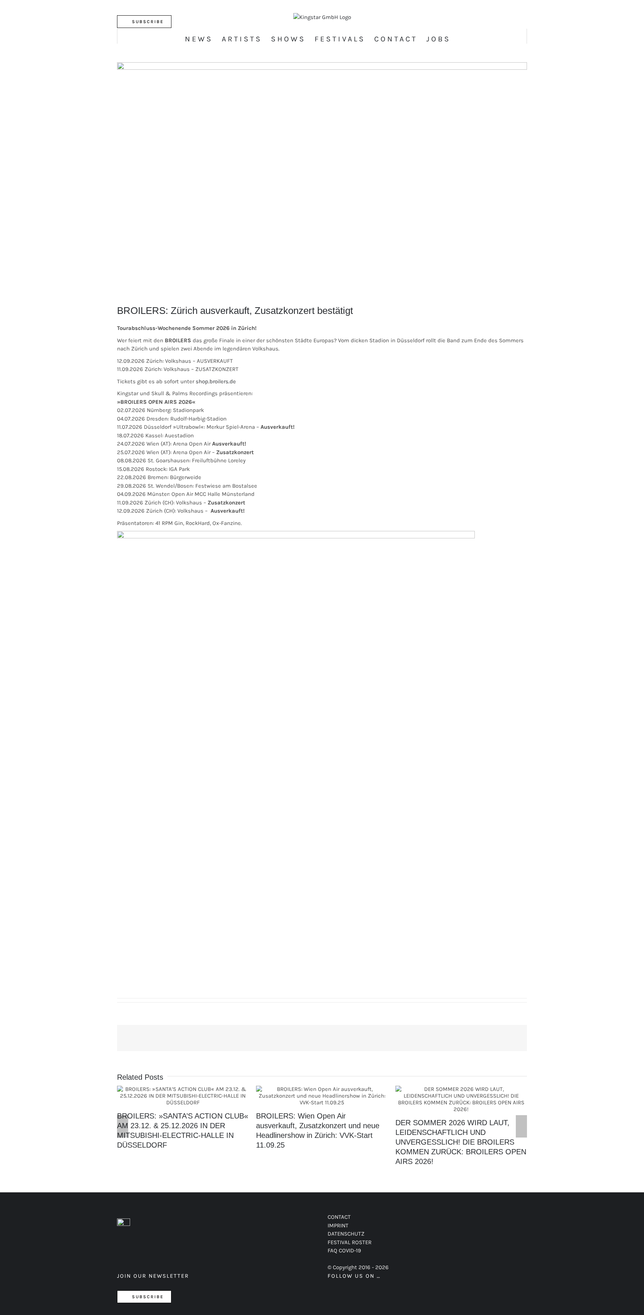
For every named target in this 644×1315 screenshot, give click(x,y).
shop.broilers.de (216, 381)
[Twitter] (343, 1295)
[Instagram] (356, 1295)
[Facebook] (331, 1295)
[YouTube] (369, 1295)
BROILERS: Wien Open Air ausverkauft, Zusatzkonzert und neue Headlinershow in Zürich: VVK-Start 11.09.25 (322, 1096)
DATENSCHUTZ (346, 1233)
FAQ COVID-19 (344, 1250)
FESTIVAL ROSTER (350, 1242)
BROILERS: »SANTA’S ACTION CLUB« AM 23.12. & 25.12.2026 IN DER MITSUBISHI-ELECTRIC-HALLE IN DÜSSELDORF (183, 1096)
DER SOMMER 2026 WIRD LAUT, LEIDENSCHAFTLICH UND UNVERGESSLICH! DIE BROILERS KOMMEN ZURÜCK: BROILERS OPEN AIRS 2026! (461, 1099)
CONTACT (339, 1217)
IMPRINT (338, 1225)
